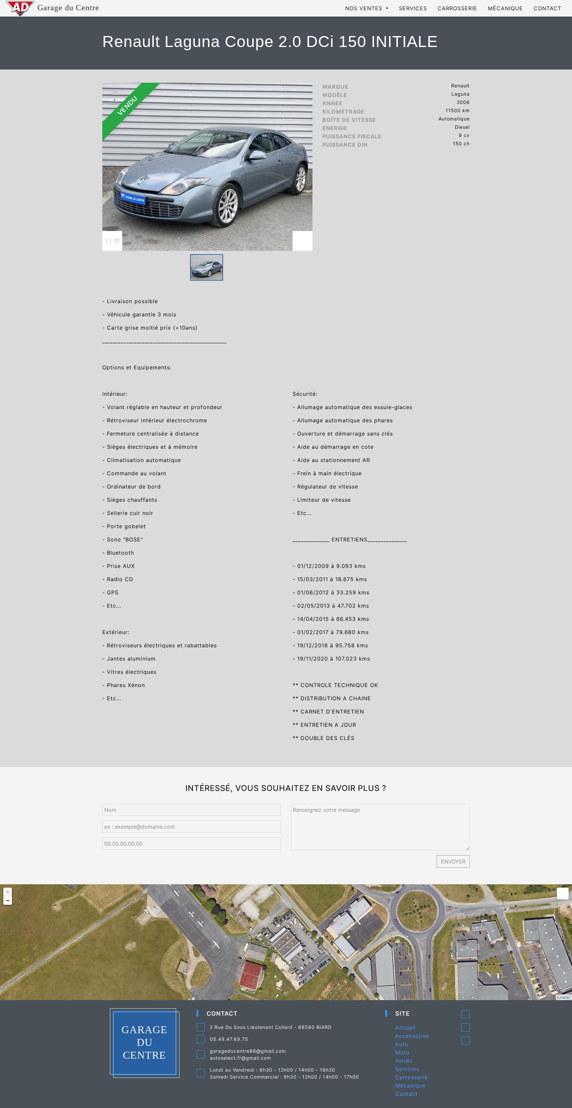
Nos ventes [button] (364, 8)
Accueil (405, 1027)
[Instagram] (465, 1040)
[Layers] (563, 894)
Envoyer (453, 861)
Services (413, 8)
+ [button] (8, 891)
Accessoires (412, 1036)
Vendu (403, 1060)
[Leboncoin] (465, 1014)
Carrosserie (457, 8)
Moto (402, 1052)
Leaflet (563, 997)
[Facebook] (465, 1027)
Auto (401, 1044)
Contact (547, 8)
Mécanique (505, 8)
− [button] (8, 900)
